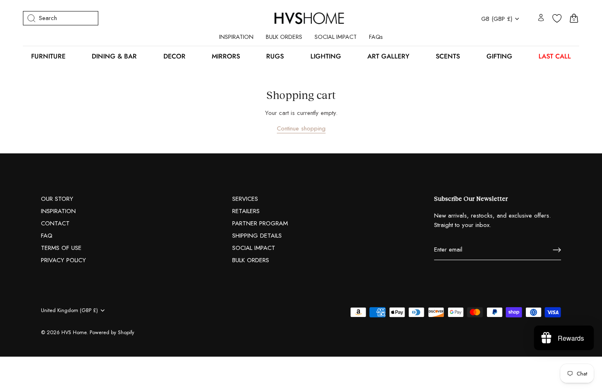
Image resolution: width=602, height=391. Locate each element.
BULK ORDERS (284, 37)
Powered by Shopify (112, 332)
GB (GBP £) (496, 19)
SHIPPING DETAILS (257, 235)
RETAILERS (246, 211)
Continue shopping (301, 128)
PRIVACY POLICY (63, 260)
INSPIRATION (236, 37)
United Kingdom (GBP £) (69, 310)
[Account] (541, 18)
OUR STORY (57, 198)
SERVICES (245, 198)
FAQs (376, 37)
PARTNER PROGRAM (260, 223)
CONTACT (55, 223)
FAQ (46, 235)
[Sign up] (557, 250)
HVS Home (73, 332)
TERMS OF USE (61, 247)
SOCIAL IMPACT (336, 37)
